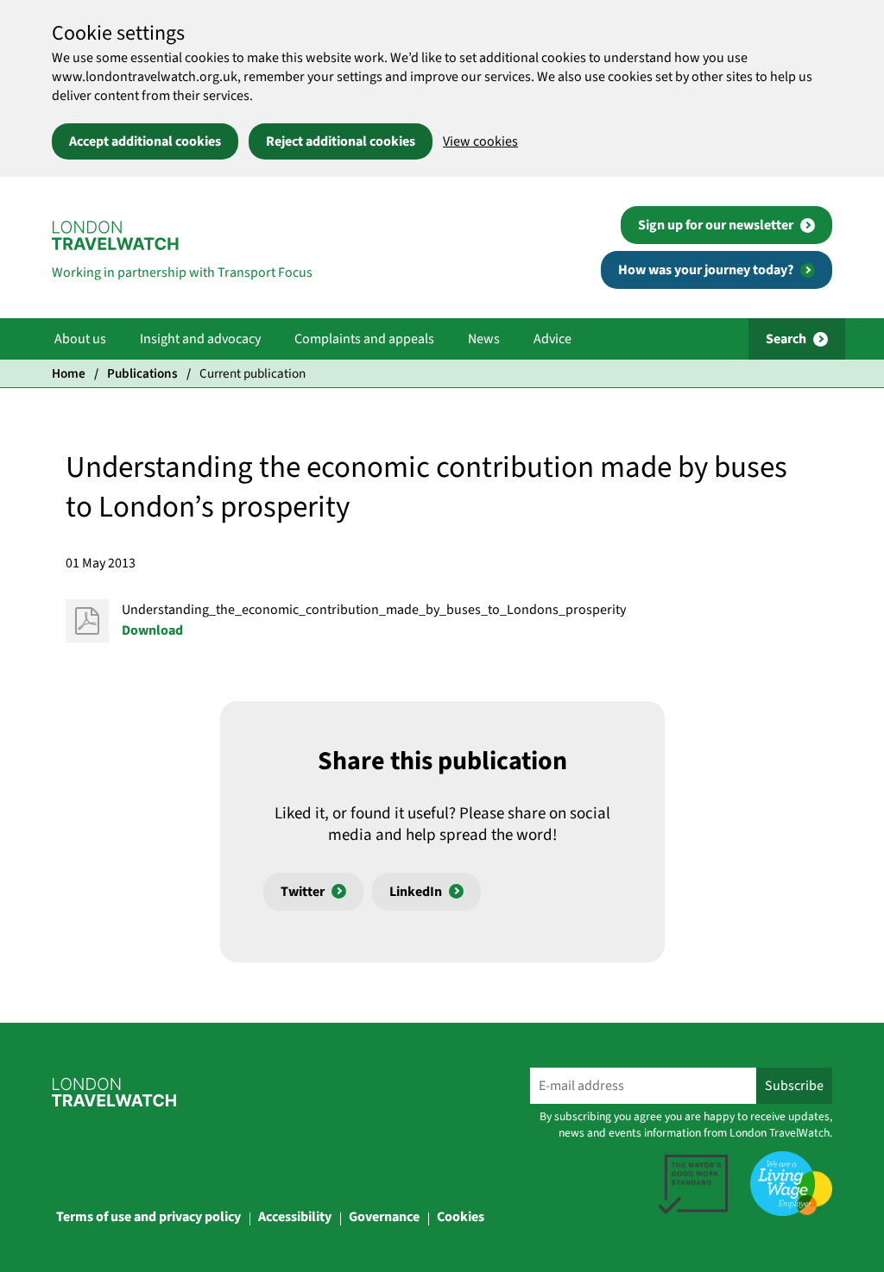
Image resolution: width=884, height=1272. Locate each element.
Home (68, 373)
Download (152, 630)
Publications (142, 373)
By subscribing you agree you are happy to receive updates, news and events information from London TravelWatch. (686, 1124)
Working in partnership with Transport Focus (182, 272)
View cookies (480, 141)
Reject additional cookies (340, 141)
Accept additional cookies (145, 141)
